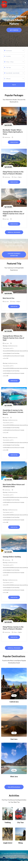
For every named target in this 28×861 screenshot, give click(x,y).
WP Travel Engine (19, 856)
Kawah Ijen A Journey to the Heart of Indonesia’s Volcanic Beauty (13, 412)
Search (14, 84)
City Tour (20, 822)
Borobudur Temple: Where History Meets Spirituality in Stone (13, 132)
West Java (14, 776)
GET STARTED (14, 30)
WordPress (13, 858)
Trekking (8, 822)
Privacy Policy (22, 858)
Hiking (20, 843)
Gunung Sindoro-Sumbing (12, 557)
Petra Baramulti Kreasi (19, 853)
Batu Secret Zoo (8, 298)
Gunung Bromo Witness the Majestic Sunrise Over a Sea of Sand (13, 214)
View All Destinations (14, 787)
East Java (6, 219)
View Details (14, 142)
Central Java (7, 137)
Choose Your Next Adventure (14, 254)
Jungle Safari (7, 843)
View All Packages (14, 232)
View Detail (14, 306)
